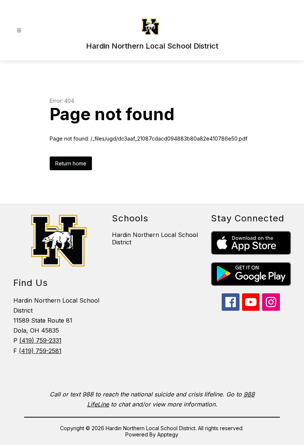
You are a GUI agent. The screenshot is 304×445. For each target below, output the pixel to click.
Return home (70, 163)
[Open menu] (19, 30)
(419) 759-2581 (40, 351)
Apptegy (167, 434)
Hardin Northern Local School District (155, 238)
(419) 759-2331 (40, 340)
